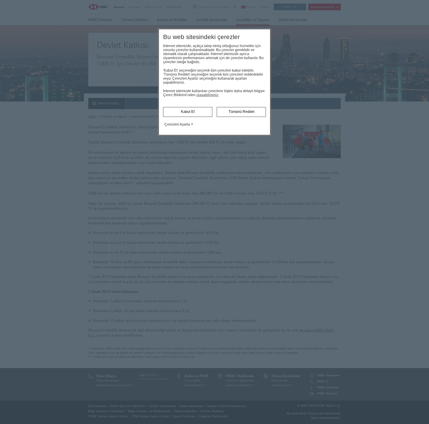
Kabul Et (188, 112)
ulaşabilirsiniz (207, 95)
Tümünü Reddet (241, 112)
